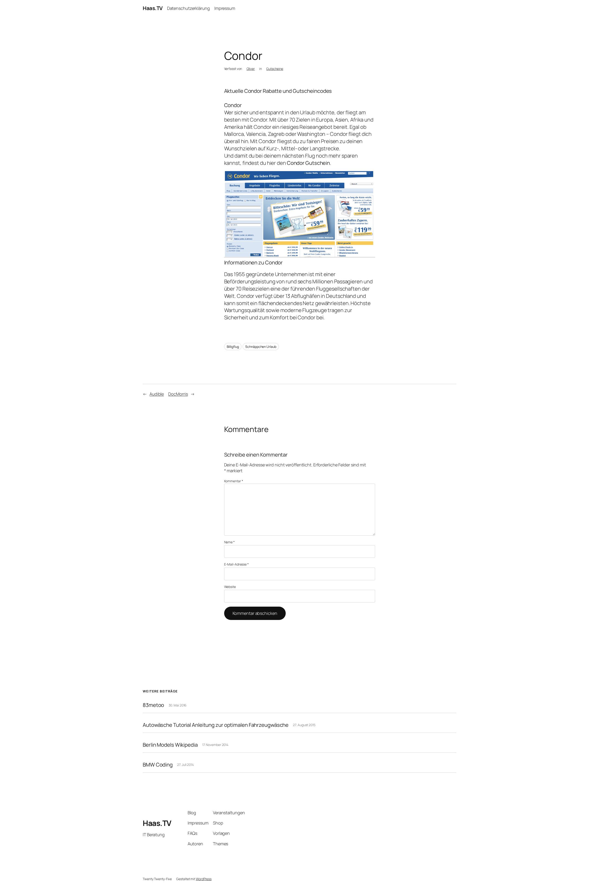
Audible (157, 394)
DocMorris (178, 394)
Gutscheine (274, 68)
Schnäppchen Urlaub (260, 346)
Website (230, 586)
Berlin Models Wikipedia (170, 745)
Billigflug (233, 346)
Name (229, 542)
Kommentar (233, 481)
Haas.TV (153, 8)
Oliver (251, 68)
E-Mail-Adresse (236, 564)
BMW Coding (158, 765)
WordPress (204, 879)
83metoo (153, 705)
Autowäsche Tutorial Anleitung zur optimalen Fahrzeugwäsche (216, 725)
